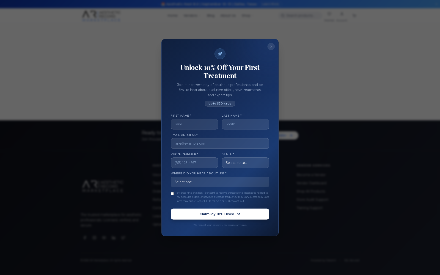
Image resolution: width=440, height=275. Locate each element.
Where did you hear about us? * (199, 173)
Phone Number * (184, 154)
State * (228, 154)
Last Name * (232, 115)
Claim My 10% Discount (220, 214)
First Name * (181, 115)
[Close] (271, 46)
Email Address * (184, 135)
